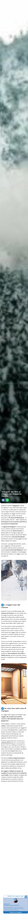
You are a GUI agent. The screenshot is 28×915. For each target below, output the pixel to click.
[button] (3, 500)
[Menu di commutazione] (23, 4)
